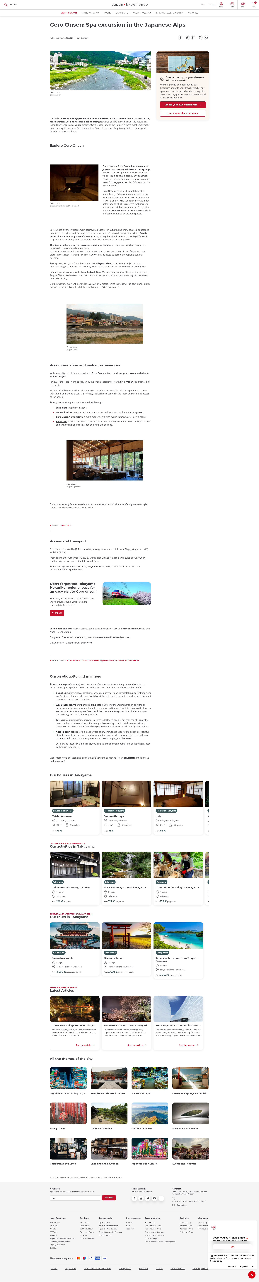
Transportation (90, 13)
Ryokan (65, 525)
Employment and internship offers (62, 1238)
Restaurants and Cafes (63, 1164)
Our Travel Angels (151, 1238)
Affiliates (53, 1229)
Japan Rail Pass (104, 1222)
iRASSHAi (53, 1248)
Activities (193, 13)
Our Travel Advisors (87, 1238)
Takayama (58, 882)
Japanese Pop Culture (144, 1164)
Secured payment (200, 1268)
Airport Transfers (105, 1235)
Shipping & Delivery (57, 1245)
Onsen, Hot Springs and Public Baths (190, 1093)
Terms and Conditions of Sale (97, 1268)
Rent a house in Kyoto (153, 1229)
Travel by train (203, 1229)
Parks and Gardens (102, 1129)
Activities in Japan (186, 1222)
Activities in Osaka (187, 1232)
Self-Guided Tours (86, 1229)
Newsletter (54, 1226)
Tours (107, 13)
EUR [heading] (210, 5)
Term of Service (178, 1268)
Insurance (143, 1268)
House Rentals (150, 1222)
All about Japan (203, 1222)
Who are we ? (55, 1222)
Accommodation (142, 13)
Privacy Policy (125, 1268)
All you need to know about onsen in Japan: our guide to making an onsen (101, 660)
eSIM (128, 1226)
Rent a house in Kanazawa (154, 1232)
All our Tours (84, 1222)
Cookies (159, 1268)
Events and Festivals (184, 1164)
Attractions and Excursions (75, 1177)
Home (52, 1177)
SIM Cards (130, 1222)
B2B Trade (54, 1232)
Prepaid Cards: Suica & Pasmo (110, 1232)
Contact (54, 1268)
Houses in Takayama (62, 810)
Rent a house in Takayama (155, 1235)
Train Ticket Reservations (108, 1226)
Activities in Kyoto (186, 1229)
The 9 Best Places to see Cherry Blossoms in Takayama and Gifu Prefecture (126, 1025)
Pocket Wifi (130, 1229)
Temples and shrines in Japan (108, 1093)
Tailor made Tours (87, 1232)
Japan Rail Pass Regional (108, 1229)
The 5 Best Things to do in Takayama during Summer (74, 1025)
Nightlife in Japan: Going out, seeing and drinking (68, 1093)
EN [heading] (201, 5)
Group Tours (84, 1226)
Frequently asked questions (60, 1242)
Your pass (57, 613)
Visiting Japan (69, 13)
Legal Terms (70, 1268)
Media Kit (53, 1235)
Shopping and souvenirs (104, 1164)
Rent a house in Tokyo (153, 1226)
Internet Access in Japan (169, 13)
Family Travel (57, 1129)
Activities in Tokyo (186, 1226)
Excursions (122, 13)
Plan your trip (203, 1226)
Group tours (58, 952)
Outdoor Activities (142, 1129)
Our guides (84, 1235)
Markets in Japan (141, 1093)
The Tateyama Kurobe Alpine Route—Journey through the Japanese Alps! (178, 1025)
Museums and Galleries (185, 1129)
